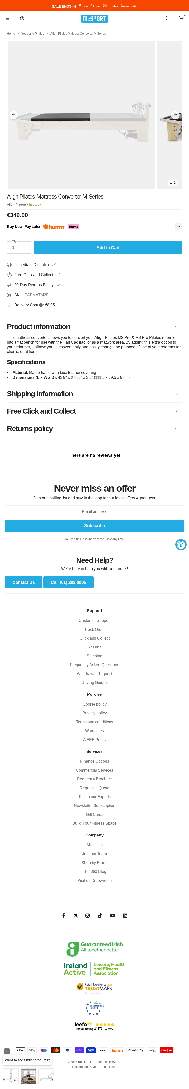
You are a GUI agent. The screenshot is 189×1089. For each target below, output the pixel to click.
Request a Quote (94, 788)
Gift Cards (94, 814)
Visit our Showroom (95, 880)
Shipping (94, 656)
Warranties (94, 731)
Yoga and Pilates (32, 33)
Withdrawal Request (94, 674)
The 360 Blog (94, 871)
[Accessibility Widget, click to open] (181, 544)
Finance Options (94, 761)
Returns (94, 647)
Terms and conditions (94, 722)
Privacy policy (94, 713)
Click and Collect (95, 638)
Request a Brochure (94, 779)
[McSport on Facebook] (64, 915)
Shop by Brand (94, 863)
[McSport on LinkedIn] (125, 915)
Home (11, 33)
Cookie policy (95, 704)
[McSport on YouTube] (113, 915)
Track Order (94, 629)
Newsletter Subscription (94, 806)
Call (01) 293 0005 (68, 582)
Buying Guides (95, 682)
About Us (94, 845)
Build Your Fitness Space (94, 823)
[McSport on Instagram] (88, 915)
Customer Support (94, 620)
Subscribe (94, 525)
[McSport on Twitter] (75, 916)
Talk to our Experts (95, 797)
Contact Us (23, 582)
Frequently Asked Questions (94, 665)
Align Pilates (16, 204)
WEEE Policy (94, 740)
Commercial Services (94, 770)
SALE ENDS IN (64, 6)
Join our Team (94, 854)
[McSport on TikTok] (100, 915)
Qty (14, 241)
